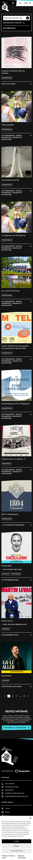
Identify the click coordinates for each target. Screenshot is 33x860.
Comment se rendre (12, 787)
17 (24, 696)
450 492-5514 (10, 783)
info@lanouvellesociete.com (14, 793)
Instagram (7, 812)
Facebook (7, 808)
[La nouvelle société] (5, 6)
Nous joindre (9, 790)
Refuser (16, 846)
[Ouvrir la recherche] (20, 3)
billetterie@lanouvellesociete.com (16, 796)
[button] (30, 818)
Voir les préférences (16, 851)
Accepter (16, 841)
